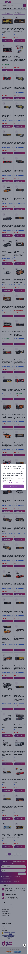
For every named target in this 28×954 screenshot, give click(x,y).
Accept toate (13, 486)
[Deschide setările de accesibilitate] (24, 945)
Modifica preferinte (13, 482)
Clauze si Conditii (7, 477)
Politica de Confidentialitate (14, 475)
